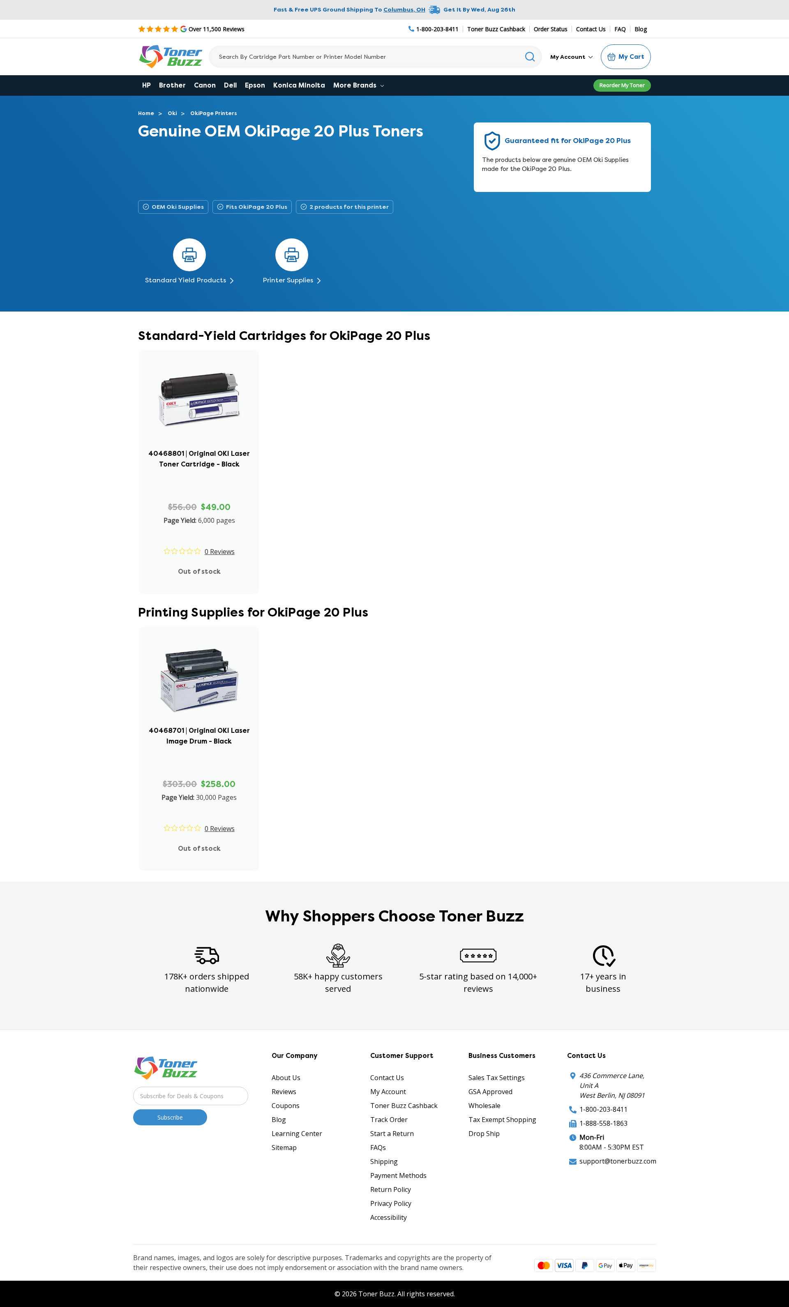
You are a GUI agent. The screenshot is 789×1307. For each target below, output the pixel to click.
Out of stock (199, 571)
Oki (172, 113)
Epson (255, 85)
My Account (568, 56)
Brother (172, 85)
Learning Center (297, 1133)
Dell (230, 85)
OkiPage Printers (213, 113)
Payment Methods (398, 1175)
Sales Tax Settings (496, 1077)
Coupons (286, 1105)
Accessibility (388, 1217)
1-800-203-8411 (603, 1109)
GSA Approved (490, 1091)
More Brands (355, 85)
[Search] (530, 57)
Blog (640, 29)
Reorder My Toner (622, 85)
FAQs (378, 1147)
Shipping (384, 1161)
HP (146, 85)
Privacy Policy (390, 1203)
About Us (286, 1077)
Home (146, 113)
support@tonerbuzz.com (617, 1161)
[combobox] (375, 57)
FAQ (620, 29)
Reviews (284, 1091)
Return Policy (390, 1189)
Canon (205, 85)
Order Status (551, 29)
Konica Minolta (299, 85)
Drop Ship (484, 1133)
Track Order (389, 1119)
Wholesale (484, 1105)
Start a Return (392, 1133)
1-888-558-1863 (603, 1123)
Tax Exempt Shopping (502, 1119)
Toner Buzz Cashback (496, 29)
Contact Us (591, 29)
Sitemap (284, 1147)
